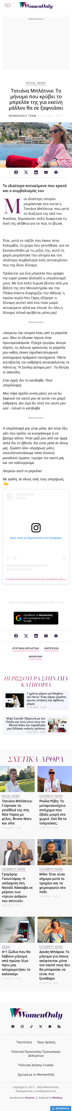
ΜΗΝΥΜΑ (36, 656)
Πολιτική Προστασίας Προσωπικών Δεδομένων (36, 1054)
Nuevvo (30, 1097)
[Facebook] (16, 172)
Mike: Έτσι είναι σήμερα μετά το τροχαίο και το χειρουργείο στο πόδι (52, 883)
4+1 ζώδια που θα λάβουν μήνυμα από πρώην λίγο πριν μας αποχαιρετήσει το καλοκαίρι (16, 962)
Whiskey (57, 1097)
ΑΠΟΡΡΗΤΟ (62, 1108)
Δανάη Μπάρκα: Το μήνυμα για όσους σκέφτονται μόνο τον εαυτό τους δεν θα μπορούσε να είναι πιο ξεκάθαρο (54, 965)
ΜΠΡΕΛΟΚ (52, 648)
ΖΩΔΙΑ (6, 946)
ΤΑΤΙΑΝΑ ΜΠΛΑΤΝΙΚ (26, 648)
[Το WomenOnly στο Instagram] (22, 1027)
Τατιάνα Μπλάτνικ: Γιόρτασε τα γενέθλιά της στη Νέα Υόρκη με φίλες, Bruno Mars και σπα (17, 812)
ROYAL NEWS (36, 83)
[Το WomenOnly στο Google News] (50, 1027)
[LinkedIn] (36, 172)
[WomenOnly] (36, 5)
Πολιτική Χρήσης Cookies (36, 1065)
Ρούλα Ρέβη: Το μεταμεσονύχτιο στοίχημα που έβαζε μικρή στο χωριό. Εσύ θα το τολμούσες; (53, 812)
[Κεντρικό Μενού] (7, 5)
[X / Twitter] (26, 172)
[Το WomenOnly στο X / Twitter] (40, 1027)
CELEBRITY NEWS (51, 796)
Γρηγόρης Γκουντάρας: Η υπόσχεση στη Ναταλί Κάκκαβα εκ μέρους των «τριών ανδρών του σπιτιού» (17, 887)
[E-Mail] (46, 172)
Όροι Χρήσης (46, 1042)
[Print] (56, 172)
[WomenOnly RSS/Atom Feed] (59, 1027)
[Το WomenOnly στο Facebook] (13, 1027)
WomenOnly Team (22, 115)
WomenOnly (36, 1013)
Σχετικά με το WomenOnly (36, 1074)
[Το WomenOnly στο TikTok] (31, 1027)
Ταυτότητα (24, 1042)
